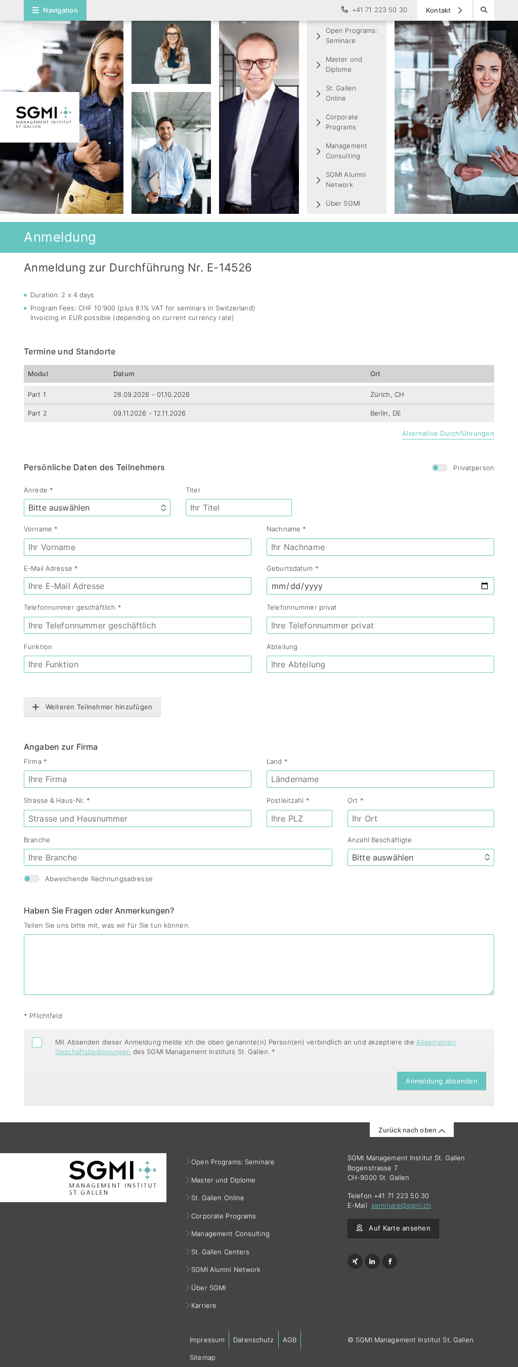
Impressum (207, 1340)
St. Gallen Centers (220, 1252)
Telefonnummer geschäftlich (72, 607)
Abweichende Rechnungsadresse (99, 879)
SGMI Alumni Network (346, 179)
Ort (356, 800)
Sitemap (202, 1357)
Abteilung (282, 647)
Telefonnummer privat (302, 607)
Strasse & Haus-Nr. (57, 800)
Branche (37, 840)
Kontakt (439, 10)
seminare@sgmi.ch (401, 1205)
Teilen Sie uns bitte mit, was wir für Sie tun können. (107, 925)
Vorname (41, 529)
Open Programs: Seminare (351, 35)
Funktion (38, 647)
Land (277, 761)
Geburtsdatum (293, 568)
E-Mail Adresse (51, 568)
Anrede (38, 490)
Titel (193, 490)
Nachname (286, 529)
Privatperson (473, 468)
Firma (35, 761)
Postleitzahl (288, 800)
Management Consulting (346, 151)
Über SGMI (343, 203)
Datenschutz (253, 1340)
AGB (289, 1340)
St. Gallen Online (341, 93)
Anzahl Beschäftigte (380, 840)
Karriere (204, 1305)
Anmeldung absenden (442, 1081)
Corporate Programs (342, 122)
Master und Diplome (344, 64)
